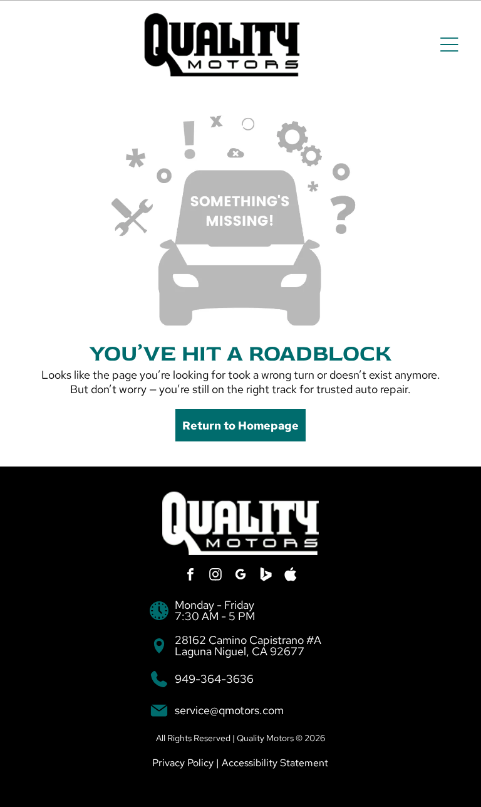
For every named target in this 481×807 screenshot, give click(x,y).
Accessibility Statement (275, 762)
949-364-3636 (214, 679)
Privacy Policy (183, 762)
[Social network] (265, 576)
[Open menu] (449, 44)
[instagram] (215, 576)
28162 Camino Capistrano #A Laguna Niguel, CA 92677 (248, 645)
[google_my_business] (240, 576)
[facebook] (190, 576)
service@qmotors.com (229, 710)
